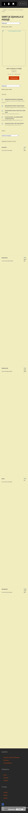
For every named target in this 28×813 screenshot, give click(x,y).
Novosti (5, 795)
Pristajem (20, 809)
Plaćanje (6, 780)
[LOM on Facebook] (3, 804)
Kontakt (6, 792)
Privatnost (6, 760)
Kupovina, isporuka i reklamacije (11, 757)
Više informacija (11, 809)
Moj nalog (6, 777)
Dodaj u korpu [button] (14, 78)
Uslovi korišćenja (8, 763)
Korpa (5, 775)
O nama (5, 798)
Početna (4, 9)
